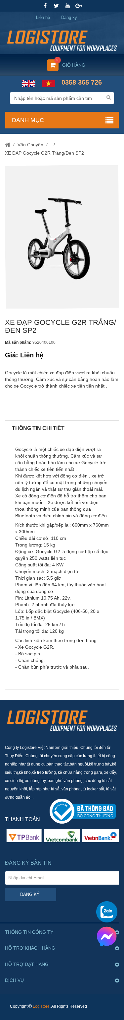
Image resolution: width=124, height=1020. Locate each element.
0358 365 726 (82, 82)
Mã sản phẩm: (18, 342)
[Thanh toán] (62, 835)
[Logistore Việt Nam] (62, 38)
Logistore (41, 1006)
